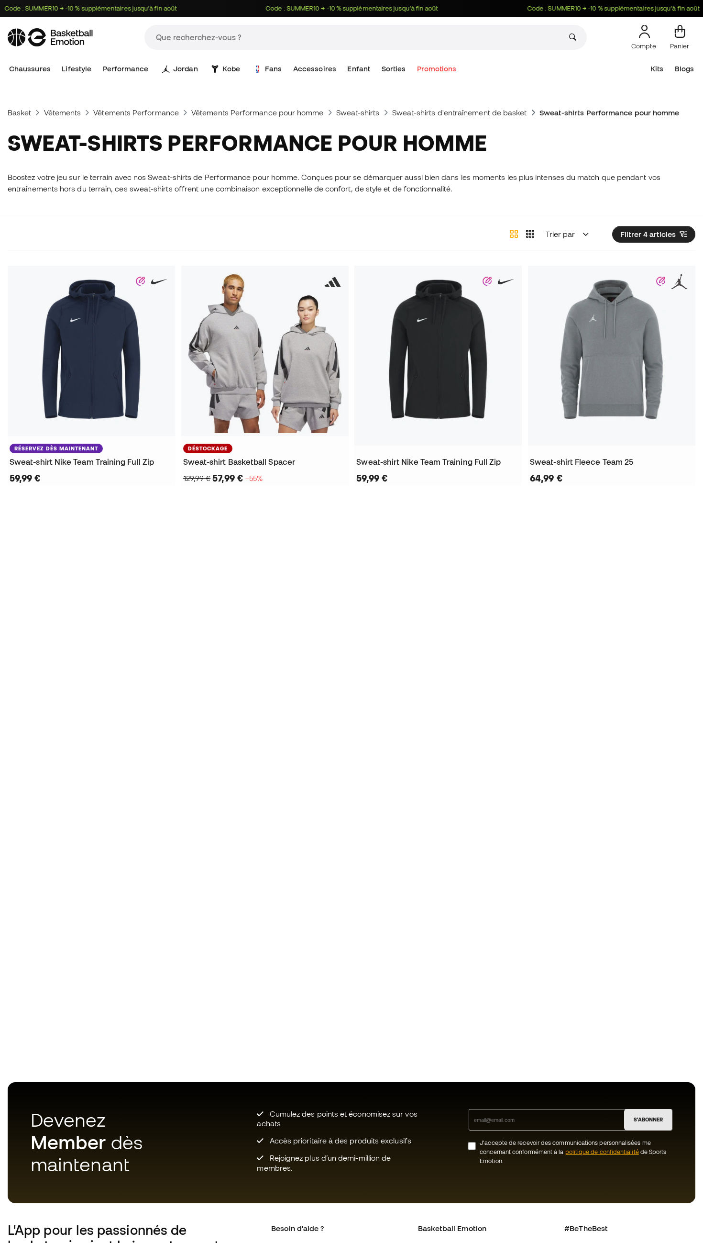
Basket (19, 112)
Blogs (684, 69)
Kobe (231, 69)
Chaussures (30, 69)
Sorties (394, 69)
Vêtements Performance (136, 112)
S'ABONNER (648, 1119)
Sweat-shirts (358, 112)
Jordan (185, 69)
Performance (126, 69)
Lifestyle (76, 69)
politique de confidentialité (602, 1152)
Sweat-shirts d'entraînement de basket (459, 112)
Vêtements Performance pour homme (257, 112)
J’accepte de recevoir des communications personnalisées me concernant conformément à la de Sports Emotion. (573, 1152)
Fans (273, 69)
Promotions (437, 69)
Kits (656, 69)
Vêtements (62, 112)
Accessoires (314, 69)
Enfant (358, 69)
